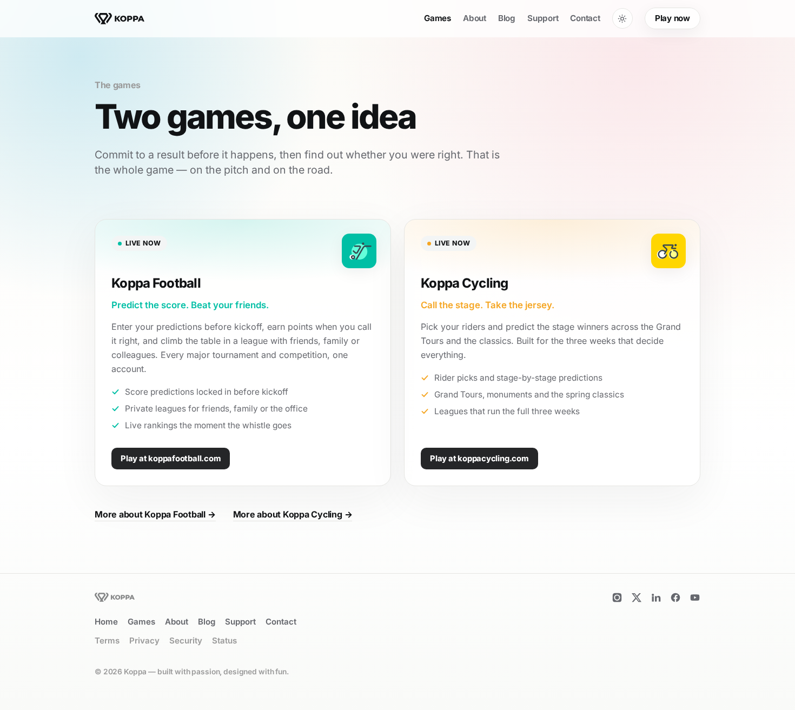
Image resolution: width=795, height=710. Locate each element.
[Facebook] (675, 597)
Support (542, 18)
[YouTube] (695, 597)
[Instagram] (617, 597)
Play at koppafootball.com (171, 458)
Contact (585, 18)
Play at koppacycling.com (479, 458)
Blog (506, 18)
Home (106, 621)
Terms (107, 640)
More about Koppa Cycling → (293, 514)
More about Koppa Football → (155, 514)
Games (437, 18)
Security (185, 640)
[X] (636, 597)
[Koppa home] (119, 18)
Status (224, 640)
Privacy (144, 640)
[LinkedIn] (656, 597)
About (474, 18)
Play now (672, 18)
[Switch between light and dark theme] (622, 18)
